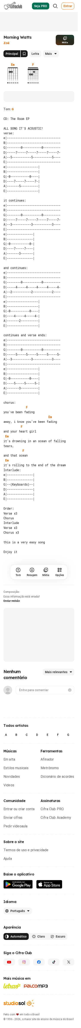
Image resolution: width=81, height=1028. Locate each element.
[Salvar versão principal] (24, 53)
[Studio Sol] (18, 1003)
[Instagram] (24, 962)
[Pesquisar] (55, 6)
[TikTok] (53, 962)
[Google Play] (18, 884)
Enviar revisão (11, 600)
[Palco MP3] (36, 986)
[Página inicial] (13, 6)
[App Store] (49, 884)
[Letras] (12, 985)
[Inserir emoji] (69, 690)
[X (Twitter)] (68, 962)
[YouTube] (9, 962)
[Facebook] (39, 962)
